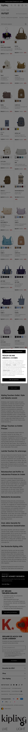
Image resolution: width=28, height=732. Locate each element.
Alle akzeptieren (14, 379)
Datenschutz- (8, 364)
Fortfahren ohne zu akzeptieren (14, 351)
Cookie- (14, 364)
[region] (14, 366)
